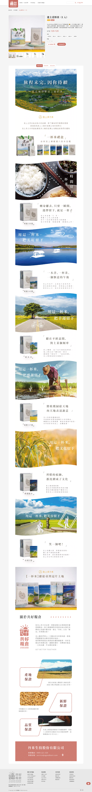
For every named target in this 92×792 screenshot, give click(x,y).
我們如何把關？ (30, 781)
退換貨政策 (57, 774)
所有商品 (33, 2)
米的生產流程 (30, 779)
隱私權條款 (71, 779)
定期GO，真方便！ (24, 2)
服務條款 (71, 777)
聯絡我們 (57, 779)
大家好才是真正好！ (31, 776)
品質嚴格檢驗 (30, 783)
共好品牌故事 (30, 777)
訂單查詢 (71, 774)
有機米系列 (43, 779)
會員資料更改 (72, 776)
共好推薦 (43, 776)
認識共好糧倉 (41, 2)
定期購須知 (57, 777)
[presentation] (45, 55)
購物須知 (57, 776)
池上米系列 (43, 777)
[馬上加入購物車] (88, 783)
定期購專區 (71, 781)
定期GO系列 (44, 774)
